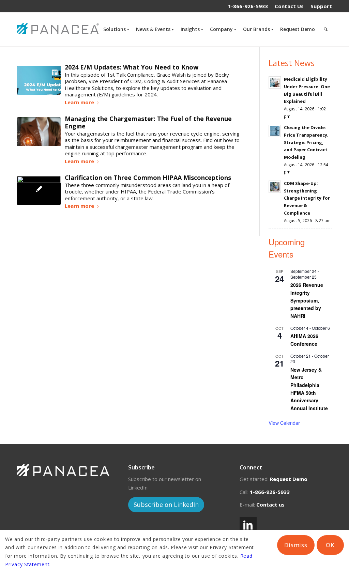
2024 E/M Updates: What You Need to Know (131, 67)
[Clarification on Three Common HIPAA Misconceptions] (39, 190)
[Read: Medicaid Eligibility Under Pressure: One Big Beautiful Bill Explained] (275, 82)
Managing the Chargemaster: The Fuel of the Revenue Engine (148, 122)
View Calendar (284, 422)
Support (321, 6)
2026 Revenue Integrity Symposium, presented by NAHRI (306, 300)
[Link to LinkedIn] (248, 525)
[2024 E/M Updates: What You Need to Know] (39, 80)
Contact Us (289, 6)
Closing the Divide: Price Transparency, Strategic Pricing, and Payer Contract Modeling (306, 142)
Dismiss (295, 545)
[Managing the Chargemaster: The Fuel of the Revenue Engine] (39, 131)
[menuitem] (289, 6)
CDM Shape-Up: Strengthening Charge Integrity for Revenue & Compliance (307, 198)
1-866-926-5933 (248, 6)
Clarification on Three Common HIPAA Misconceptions (148, 177)
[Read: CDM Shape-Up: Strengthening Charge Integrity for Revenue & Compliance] (275, 187)
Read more (82, 103)
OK (330, 545)
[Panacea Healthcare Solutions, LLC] (59, 29)
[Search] (325, 29)
